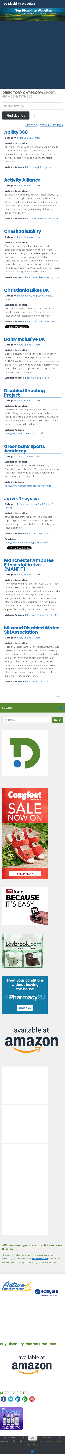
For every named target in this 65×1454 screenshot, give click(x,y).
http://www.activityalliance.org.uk (42, 218)
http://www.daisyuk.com (37, 377)
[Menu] (61, 4)
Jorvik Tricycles (21, 498)
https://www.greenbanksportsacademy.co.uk (28, 485)
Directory (31, 125)
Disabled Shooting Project (24, 392)
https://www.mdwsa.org (37, 681)
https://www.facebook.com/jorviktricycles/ (26, 542)
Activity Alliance (22, 180)
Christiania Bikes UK (26, 290)
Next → (59, 696)
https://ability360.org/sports (39, 167)
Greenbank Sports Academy (24, 448)
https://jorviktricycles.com (38, 533)
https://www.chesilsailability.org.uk (42, 277)
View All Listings (51, 125)
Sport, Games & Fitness (28, 137)
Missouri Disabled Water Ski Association (31, 630)
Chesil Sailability (22, 231)
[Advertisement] (32, 55)
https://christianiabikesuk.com (40, 321)
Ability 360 (16, 132)
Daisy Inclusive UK (24, 339)
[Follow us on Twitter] (61, 708)
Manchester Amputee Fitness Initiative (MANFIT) (29, 564)
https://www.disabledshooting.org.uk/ (24, 433)
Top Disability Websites (18, 4)
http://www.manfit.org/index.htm (41, 615)
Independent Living (27, 295)
